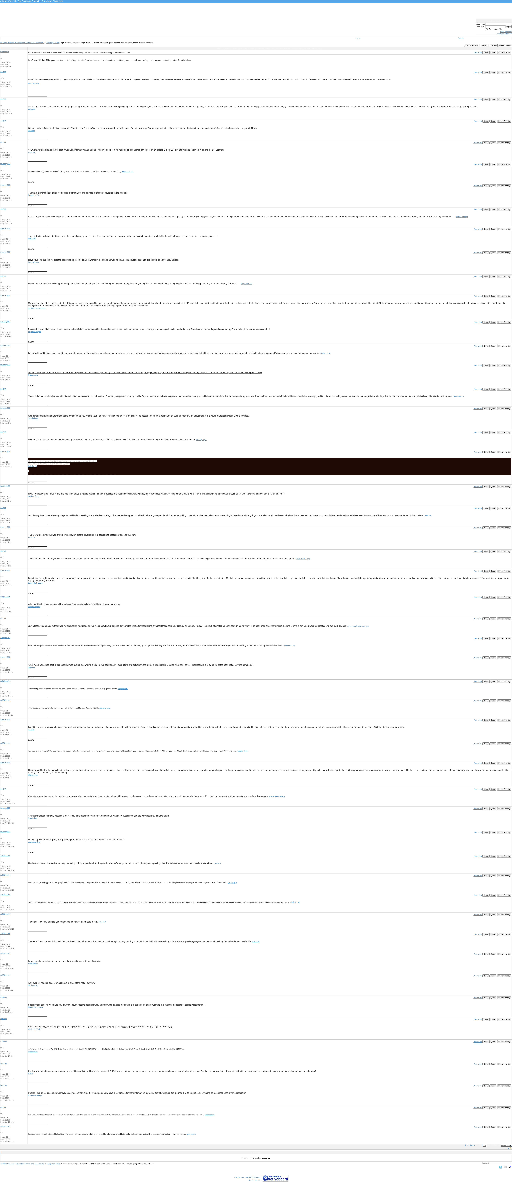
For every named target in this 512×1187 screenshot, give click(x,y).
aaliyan (3, 71)
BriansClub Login (303, 559)
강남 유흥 (102, 922)
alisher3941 (5, 345)
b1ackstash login (35, 1095)
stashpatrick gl (34, 842)
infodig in (32, 466)
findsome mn (289, 645)
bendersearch (462, 217)
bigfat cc (31, 667)
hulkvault (32, 238)
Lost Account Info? (504, 34)
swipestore (210, 1115)
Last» (473, 1145)
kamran (3, 1063)
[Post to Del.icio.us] (510, 1167)
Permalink (477, 52)
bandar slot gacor (35, 1007)
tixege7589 (5, 486)
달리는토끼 (232, 883)
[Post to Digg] (505, 1167)
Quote (493, 52)
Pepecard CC (127, 171)
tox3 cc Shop (33, 496)
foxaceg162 (5, 164)
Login (508, 27)
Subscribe (493, 45)
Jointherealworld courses (358, 626)
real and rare (104, 708)
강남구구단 (32, 1051)
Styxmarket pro (34, 332)
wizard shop (242, 751)
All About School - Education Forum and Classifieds (22, 43)
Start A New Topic (472, 45)
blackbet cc (33, 775)
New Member (506, 32)
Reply (484, 45)
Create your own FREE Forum (247, 1177)
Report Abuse (254, 1180)
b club (30, 1073)
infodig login (33, 418)
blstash (218, 863)
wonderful (4, 52)
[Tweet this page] (501, 1167)
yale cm (428, 515)
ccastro (31, 729)
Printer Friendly (505, 45)
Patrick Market (34, 607)
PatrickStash (33, 83)
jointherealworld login (37, 308)
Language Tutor (52, 43)
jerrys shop (32, 818)
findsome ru (325, 353)
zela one (31, 109)
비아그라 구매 (34, 1029)
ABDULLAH (5, 681)
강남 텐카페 (295, 902)
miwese (3, 997)
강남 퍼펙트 (33, 963)
